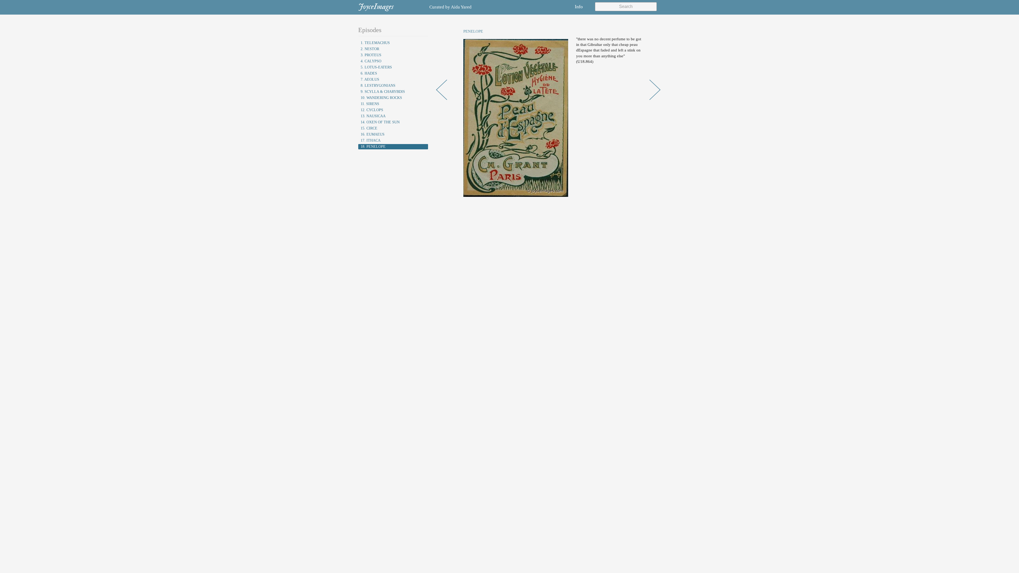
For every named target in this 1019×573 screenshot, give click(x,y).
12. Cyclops (372, 110)
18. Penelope (373, 147)
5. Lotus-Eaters (376, 67)
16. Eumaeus (373, 134)
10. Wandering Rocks (381, 98)
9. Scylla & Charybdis (383, 92)
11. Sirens (370, 104)
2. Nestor (370, 49)
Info (579, 6)
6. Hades (369, 73)
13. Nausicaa (373, 116)
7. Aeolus (370, 79)
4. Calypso (371, 61)
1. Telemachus (375, 43)
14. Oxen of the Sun (380, 122)
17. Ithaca (371, 140)
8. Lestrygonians (378, 86)
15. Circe (369, 128)
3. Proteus (371, 55)
